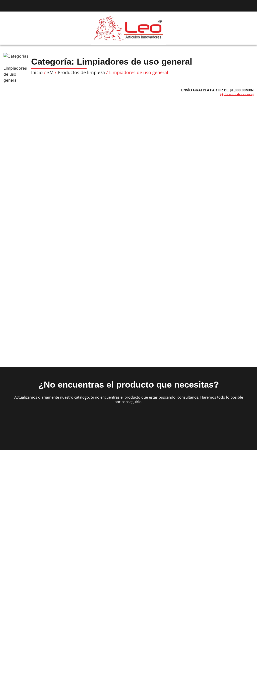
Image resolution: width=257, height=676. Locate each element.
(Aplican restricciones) (236, 94)
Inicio (37, 72)
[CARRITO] (243, 28)
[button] (9, 28)
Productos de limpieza (81, 72)
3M (50, 72)
